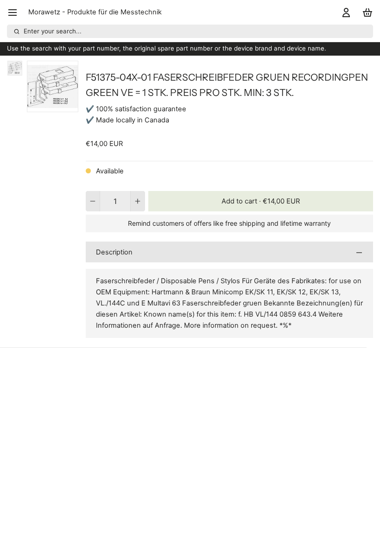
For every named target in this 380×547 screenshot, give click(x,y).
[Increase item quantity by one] (138, 201)
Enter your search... (53, 31)
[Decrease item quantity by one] (93, 201)
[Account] (344, 12)
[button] (260, 201)
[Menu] (16, 12)
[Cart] (366, 12)
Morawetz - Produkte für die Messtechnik (95, 12)
